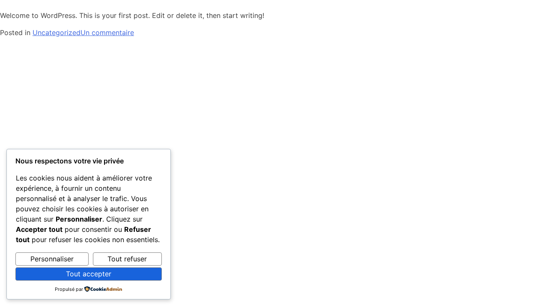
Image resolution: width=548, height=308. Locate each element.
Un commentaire (107, 32)
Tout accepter (88, 274)
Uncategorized (56, 32)
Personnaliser (52, 259)
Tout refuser (127, 259)
